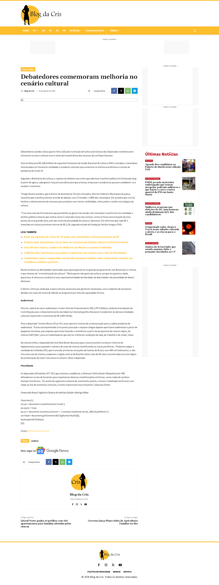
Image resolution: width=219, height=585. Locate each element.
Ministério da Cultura (38, 430)
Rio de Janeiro (152, 243)
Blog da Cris (29, 91)
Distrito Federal (153, 179)
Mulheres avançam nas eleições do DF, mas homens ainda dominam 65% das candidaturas (161, 211)
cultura (34, 440)
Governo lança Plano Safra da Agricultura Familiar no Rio (113, 522)
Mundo (149, 223)
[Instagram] (77, 504)
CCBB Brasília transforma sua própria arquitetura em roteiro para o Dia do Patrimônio (75, 252)
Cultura (28, 69)
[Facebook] (114, 91)
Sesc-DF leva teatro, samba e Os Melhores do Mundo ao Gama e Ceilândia (68, 247)
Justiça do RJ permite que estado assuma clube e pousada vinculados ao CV (160, 249)
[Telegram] (135, 91)
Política (149, 161)
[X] (121, 91)
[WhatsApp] (128, 91)
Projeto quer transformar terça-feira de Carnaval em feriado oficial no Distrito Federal (76, 242)
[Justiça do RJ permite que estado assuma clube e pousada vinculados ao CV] (188, 248)
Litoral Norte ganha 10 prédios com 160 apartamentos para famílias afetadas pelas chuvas (46, 523)
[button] (194, 30)
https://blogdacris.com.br (79, 499)
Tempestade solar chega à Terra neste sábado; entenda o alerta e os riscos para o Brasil (162, 231)
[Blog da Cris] (79, 482)
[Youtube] (85, 504)
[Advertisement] (128, 15)
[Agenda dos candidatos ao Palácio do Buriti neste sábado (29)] (188, 165)
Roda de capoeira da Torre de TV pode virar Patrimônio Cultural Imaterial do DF (71, 237)
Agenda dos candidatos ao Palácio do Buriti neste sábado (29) (163, 167)
